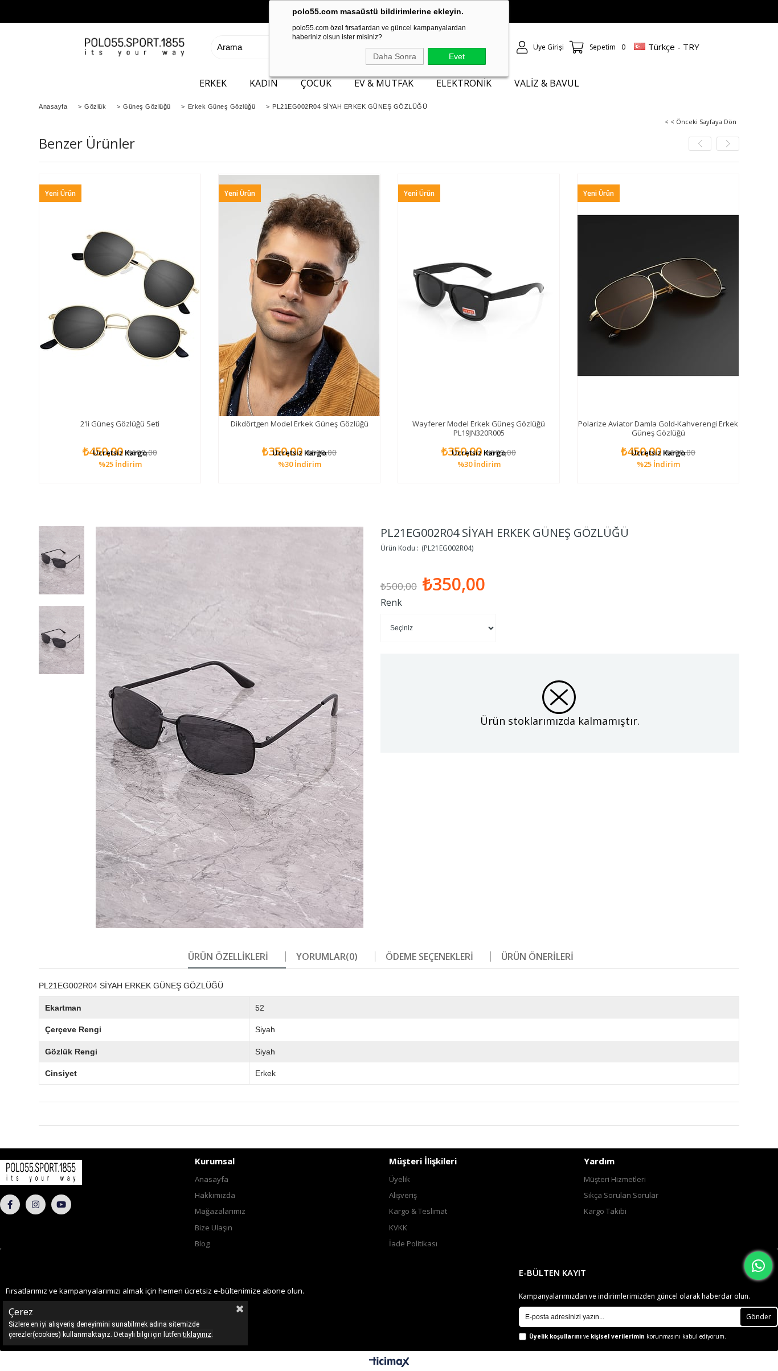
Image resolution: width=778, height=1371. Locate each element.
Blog (202, 1243)
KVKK (398, 1227)
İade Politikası (413, 1243)
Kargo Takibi (605, 1211)
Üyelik (399, 1179)
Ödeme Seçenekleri (429, 956)
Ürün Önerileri (537, 956)
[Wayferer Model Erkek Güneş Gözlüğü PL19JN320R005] (478, 295)
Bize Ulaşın (213, 1227)
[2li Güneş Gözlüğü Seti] (119, 295)
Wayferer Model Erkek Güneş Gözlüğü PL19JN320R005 (478, 428)
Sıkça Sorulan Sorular (621, 1195)
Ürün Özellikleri (228, 956)
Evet (457, 56)
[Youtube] (61, 1204)
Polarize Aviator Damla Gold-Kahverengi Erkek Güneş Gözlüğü (658, 428)
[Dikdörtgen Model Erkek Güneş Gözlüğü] (299, 295)
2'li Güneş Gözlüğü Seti (119, 423)
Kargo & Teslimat (418, 1211)
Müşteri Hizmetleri (615, 1179)
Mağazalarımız (220, 1211)
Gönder (758, 1316)
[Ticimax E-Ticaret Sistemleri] (389, 1362)
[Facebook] (10, 1204)
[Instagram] (36, 1204)
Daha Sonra (394, 56)
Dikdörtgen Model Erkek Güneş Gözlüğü (299, 423)
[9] (63, 1172)
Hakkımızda (215, 1195)
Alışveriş (403, 1195)
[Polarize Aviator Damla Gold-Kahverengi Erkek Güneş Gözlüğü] (658, 295)
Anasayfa (211, 1179)
